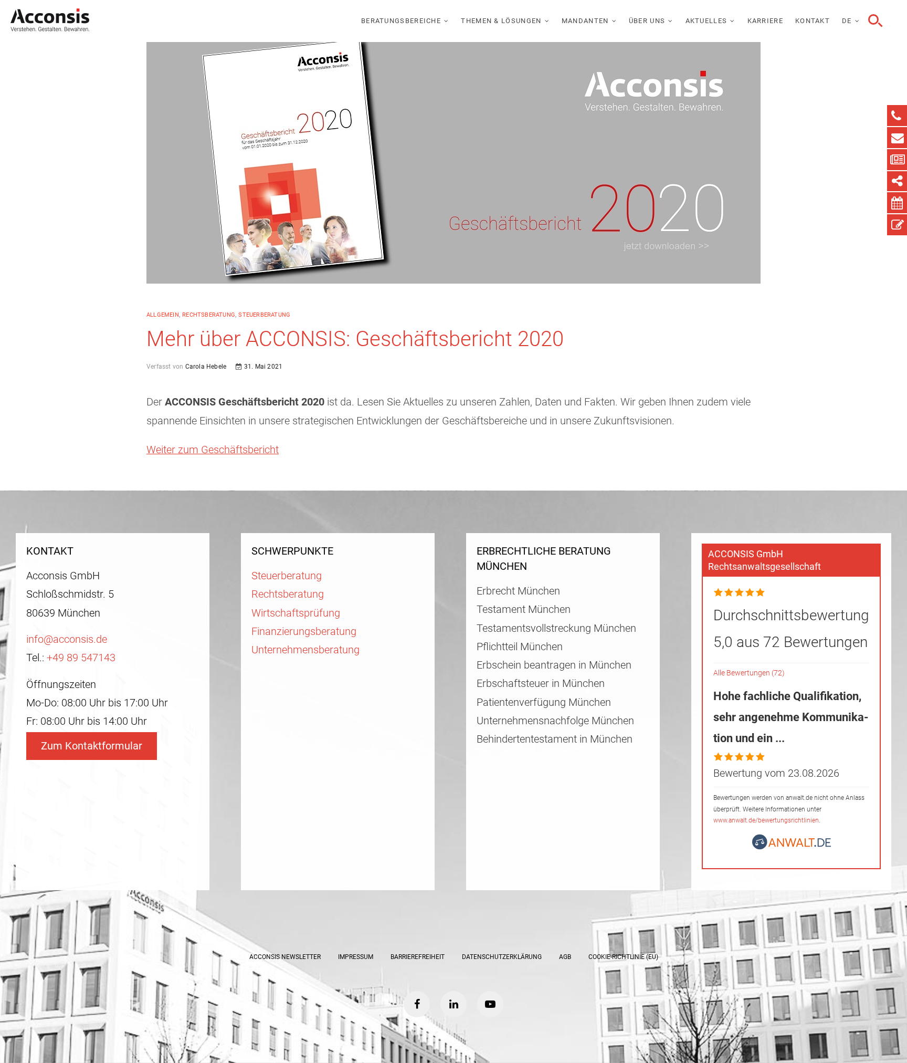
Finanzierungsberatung (303, 632)
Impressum (355, 957)
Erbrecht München (518, 591)
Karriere (765, 21)
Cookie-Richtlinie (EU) (623, 957)
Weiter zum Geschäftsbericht (212, 450)
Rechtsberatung (208, 314)
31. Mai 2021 (262, 366)
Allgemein (162, 314)
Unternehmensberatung (305, 650)
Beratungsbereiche (401, 21)
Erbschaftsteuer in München (541, 684)
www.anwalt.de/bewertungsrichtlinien (766, 820)
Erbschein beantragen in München (554, 665)
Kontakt (812, 21)
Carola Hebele (204, 366)
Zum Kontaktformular (91, 746)
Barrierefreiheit (418, 957)
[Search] (873, 21)
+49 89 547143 (81, 658)
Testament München (524, 609)
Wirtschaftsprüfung (295, 613)
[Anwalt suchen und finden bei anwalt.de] (791, 846)
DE (847, 21)
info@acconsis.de (66, 639)
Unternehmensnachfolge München (555, 721)
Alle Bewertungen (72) (749, 673)
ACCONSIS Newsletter (285, 957)
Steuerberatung (264, 314)
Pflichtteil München (520, 647)
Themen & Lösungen (501, 21)
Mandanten (585, 21)
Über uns (647, 21)
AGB (565, 957)
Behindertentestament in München (554, 739)
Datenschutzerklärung (502, 957)
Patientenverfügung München (544, 702)
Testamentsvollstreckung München (556, 628)
